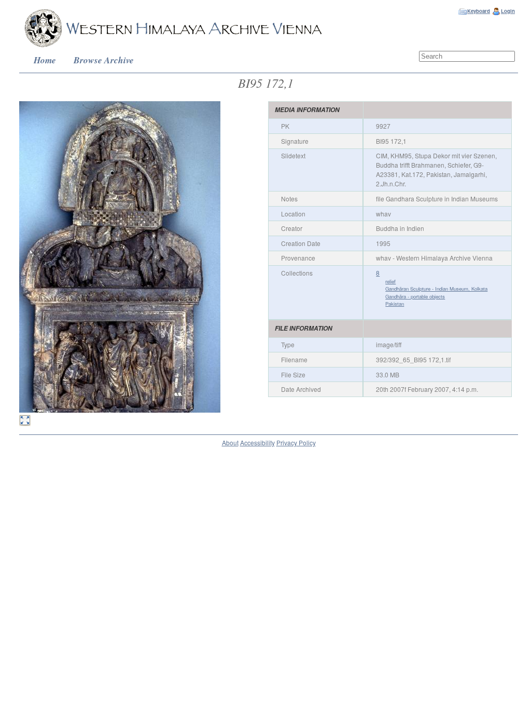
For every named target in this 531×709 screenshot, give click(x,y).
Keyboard (478, 11)
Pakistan (394, 303)
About (230, 442)
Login (508, 11)
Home (45, 59)
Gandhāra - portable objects (415, 296)
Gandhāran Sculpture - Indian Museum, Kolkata (436, 288)
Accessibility (257, 442)
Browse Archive (104, 59)
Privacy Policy (296, 442)
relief (390, 281)
